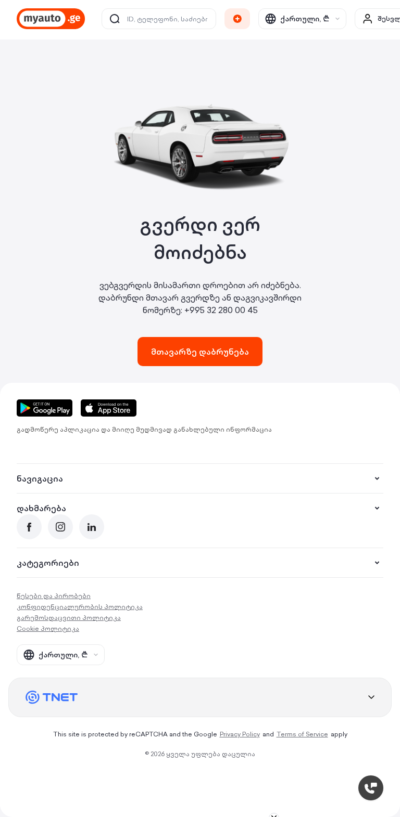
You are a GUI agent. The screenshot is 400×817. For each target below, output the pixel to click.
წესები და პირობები (54, 595)
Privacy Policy (240, 734)
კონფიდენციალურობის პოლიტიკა (80, 606)
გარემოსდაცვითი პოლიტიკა (69, 617)
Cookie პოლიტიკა (48, 628)
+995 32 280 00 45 (221, 310)
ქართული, (304, 19)
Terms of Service (302, 734)
